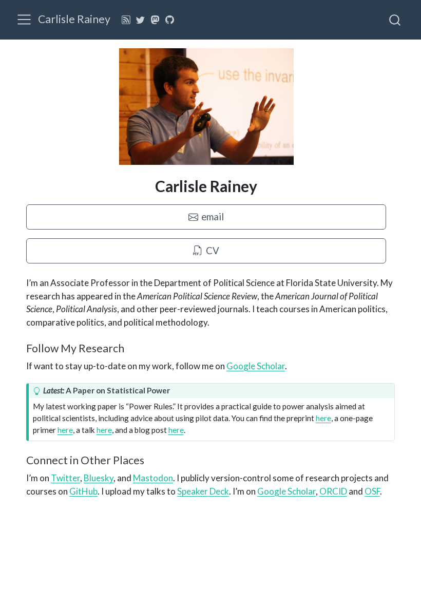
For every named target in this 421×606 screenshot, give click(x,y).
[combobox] (395, 19)
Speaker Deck (203, 491)
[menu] (24, 19)
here (323, 418)
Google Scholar (255, 366)
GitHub (83, 491)
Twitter (65, 477)
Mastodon (153, 477)
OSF (372, 491)
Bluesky (98, 477)
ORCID (333, 491)
